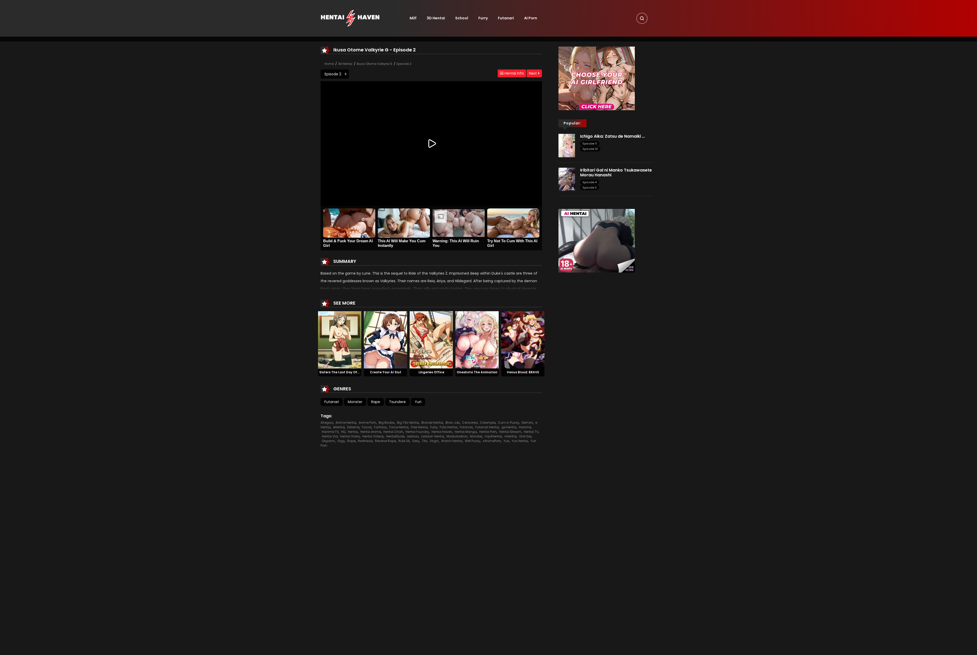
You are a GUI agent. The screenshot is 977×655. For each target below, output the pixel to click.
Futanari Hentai (487, 427)
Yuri (418, 401)
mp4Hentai (493, 436)
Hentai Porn (488, 432)
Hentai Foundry (417, 432)
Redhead (365, 441)
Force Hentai (398, 427)
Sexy (415, 441)
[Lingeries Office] (431, 339)
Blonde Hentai (432, 422)
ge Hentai (508, 427)
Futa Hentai (448, 427)
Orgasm (328, 441)
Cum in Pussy (508, 422)
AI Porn (530, 18)
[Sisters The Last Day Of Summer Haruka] (339, 339)
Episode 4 (590, 182)
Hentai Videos (373, 436)
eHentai (339, 427)
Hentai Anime (370, 432)
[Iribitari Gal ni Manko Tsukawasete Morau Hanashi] (566, 178)
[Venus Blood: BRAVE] (522, 339)
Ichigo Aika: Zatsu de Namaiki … (612, 136)
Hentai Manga (466, 432)
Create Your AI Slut (385, 372)
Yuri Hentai (520, 441)
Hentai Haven (442, 432)
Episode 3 (590, 188)
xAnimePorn (492, 441)
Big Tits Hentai (408, 422)
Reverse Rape (385, 441)
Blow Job (452, 422)
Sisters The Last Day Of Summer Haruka (351, 372)
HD (343, 432)
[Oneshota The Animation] (477, 339)
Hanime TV (330, 432)
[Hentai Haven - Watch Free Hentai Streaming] (350, 18)
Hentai (353, 432)
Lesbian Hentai (432, 436)
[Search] (642, 18)
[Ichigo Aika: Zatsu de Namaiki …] (566, 145)
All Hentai (345, 64)
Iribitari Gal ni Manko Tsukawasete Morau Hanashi (616, 172)
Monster (355, 401)
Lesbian (413, 436)
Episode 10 (590, 149)
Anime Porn (367, 422)
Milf (413, 18)
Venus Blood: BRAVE (523, 372)
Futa (433, 427)
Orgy (341, 441)
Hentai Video (350, 436)
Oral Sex (525, 436)
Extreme (353, 427)
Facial (366, 427)
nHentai (510, 436)
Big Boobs (386, 422)
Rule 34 (404, 441)
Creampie (487, 422)
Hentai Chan (393, 432)
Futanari (506, 18)
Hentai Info (514, 73)
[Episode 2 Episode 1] (335, 74)
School (461, 18)
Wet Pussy (472, 441)
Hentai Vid (330, 436)
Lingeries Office (431, 372)
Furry (483, 18)
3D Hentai (436, 18)
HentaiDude (395, 436)
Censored (469, 422)
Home (329, 64)
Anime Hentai (346, 422)
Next (533, 73)
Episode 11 (590, 143)
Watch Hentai (451, 441)
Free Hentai (419, 427)
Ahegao (327, 422)
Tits (424, 441)
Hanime (525, 427)
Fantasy (380, 427)
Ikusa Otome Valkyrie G (374, 64)
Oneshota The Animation (477, 372)
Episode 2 (404, 64)
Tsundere (397, 401)
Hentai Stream (510, 432)
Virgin (434, 441)
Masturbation (457, 436)
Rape (375, 401)
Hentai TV (531, 432)
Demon (527, 422)
